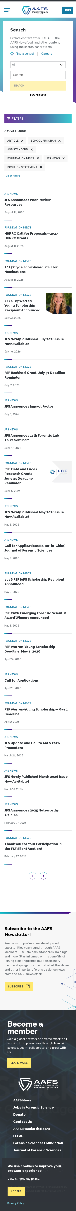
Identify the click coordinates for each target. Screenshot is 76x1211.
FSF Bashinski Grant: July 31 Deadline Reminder (34, 375)
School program (43, 140)
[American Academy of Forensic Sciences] (35, 10)
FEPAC (18, 1136)
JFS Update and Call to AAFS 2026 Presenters (32, 745)
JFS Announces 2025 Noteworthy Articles (31, 812)
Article (12, 140)
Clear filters (13, 175)
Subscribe (15, 986)
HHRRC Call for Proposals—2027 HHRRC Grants (31, 236)
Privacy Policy (15, 1203)
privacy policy (29, 1179)
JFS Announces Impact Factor (28, 406)
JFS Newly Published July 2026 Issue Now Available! (34, 341)
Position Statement (22, 167)
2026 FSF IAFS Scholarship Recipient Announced (34, 582)
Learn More (19, 1062)
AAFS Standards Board (31, 1129)
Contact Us (22, 1122)
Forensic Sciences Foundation (38, 1143)
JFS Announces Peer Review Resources (27, 202)
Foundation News (20, 158)
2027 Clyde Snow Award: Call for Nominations (31, 269)
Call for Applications (21, 680)
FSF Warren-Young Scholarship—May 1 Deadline (36, 711)
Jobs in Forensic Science (33, 1107)
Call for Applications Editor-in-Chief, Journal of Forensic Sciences (34, 548)
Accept (16, 1191)
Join (68, 10)
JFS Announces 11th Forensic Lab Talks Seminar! (31, 438)
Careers (46, 53)
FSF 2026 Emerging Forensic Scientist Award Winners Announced (35, 615)
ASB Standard (17, 149)
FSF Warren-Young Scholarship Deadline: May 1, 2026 (29, 649)
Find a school (24, 53)
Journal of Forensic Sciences (37, 1150)
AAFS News (22, 1100)
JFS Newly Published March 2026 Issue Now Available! (36, 779)
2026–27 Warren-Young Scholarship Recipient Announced (22, 305)
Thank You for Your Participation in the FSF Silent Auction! (33, 846)
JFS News (53, 158)
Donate (19, 1114)
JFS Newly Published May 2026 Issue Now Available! (34, 514)
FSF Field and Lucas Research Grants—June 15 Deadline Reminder (20, 476)
